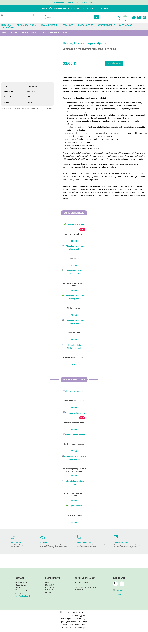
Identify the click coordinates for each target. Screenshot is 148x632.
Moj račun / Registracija (85, 587)
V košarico (114, 63)
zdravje (43, 108)
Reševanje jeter (74, 333)
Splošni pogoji (81, 582)
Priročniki (8, 27)
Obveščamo (50, 587)
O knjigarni (50, 590)
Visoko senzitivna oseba (74, 401)
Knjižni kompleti (86, 25)
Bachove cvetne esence (74, 444)
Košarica (79, 589)
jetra (18, 108)
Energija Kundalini (74, 515)
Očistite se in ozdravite (74, 234)
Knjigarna (6, 25)
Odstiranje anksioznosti (74, 422)
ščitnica (27, 108)
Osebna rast (125, 25)
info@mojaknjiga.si (18, 545)
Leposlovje (67, 25)
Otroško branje (106, 25)
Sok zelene (74, 259)
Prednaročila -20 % (26, 25)
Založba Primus (35, 108)
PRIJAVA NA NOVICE (121, 542)
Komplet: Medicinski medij (74, 357)
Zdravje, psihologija (30, 33)
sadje (22, 108)
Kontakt (48, 592)
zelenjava (50, 108)
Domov (4, 33)
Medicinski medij (74, 308)
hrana (14, 108)
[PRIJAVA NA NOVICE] (116, 537)
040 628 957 (15, 547)
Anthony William (6, 108)
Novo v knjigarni (48, 25)
